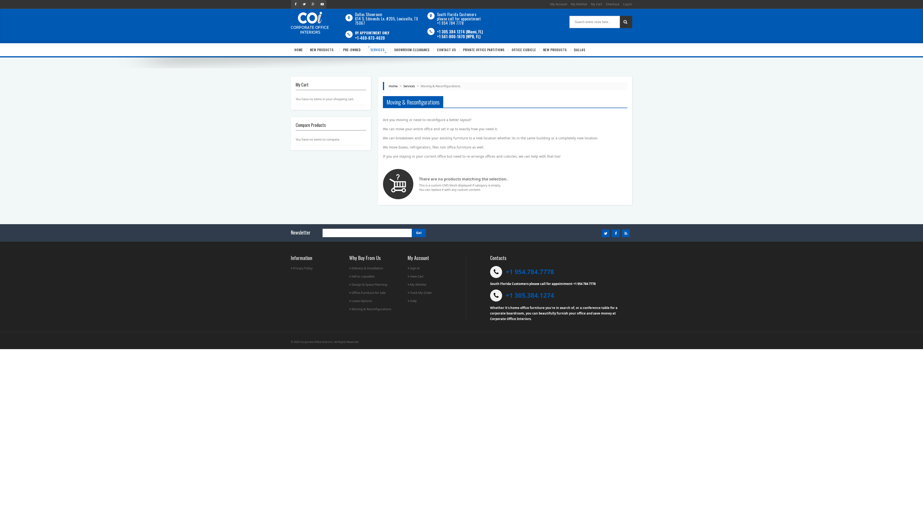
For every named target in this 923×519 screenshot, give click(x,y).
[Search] (626, 22)
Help (413, 301)
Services (409, 86)
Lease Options (362, 301)
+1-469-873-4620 (370, 38)
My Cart (596, 4)
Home (393, 86)
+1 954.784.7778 (530, 271)
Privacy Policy (303, 268)
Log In (627, 4)
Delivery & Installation (367, 268)
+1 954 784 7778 (450, 23)
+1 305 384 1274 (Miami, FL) (460, 32)
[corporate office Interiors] (310, 23)
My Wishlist (579, 4)
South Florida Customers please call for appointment (459, 17)
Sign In (415, 268)
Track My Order (421, 292)
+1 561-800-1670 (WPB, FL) (458, 36)
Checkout (612, 4)
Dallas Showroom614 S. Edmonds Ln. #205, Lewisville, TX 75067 (386, 19)
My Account (558, 4)
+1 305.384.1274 (530, 295)
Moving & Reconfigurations (371, 309)
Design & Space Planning (369, 284)
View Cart (417, 276)
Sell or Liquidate (363, 276)
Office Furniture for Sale (369, 292)
